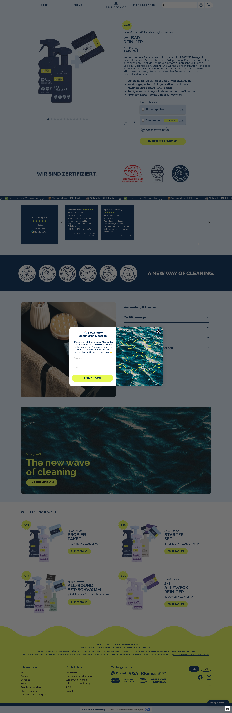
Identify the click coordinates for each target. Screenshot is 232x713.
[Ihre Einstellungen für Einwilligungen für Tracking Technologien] (227, 708)
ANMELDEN (92, 378)
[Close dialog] (158, 331)
